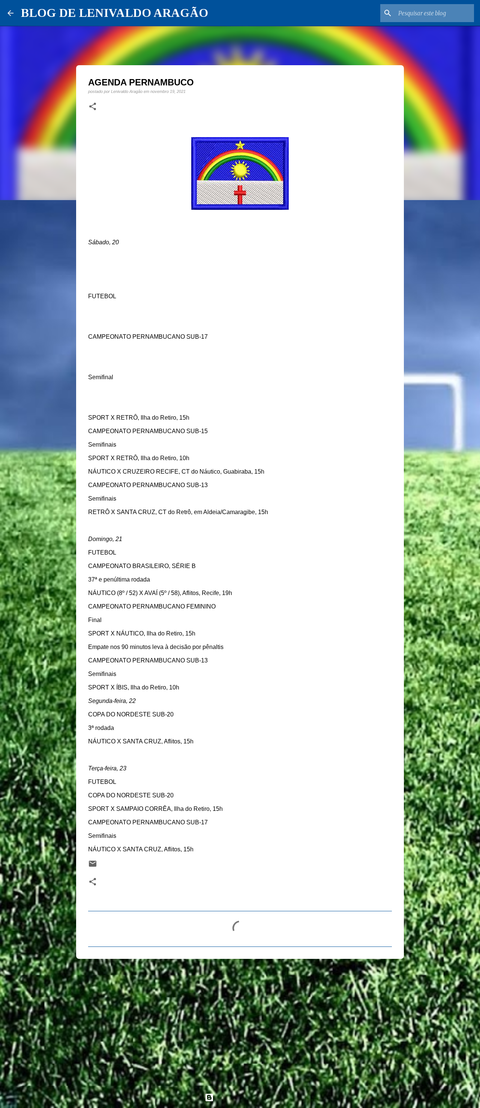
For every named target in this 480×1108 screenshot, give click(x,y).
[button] (92, 107)
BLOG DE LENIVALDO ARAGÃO (114, 12)
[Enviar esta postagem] (92, 866)
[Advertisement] (240, 1022)
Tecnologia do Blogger (244, 1097)
